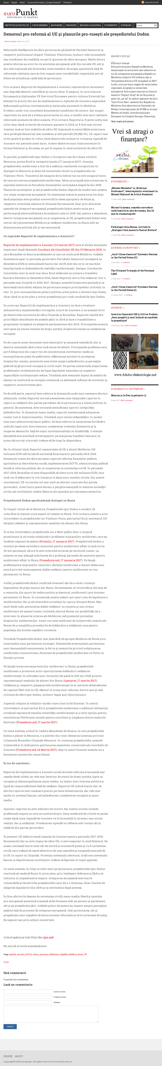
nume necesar (59, 991)
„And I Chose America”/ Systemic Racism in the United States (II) (134, 256)
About (22, 2)
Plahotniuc (54, 954)
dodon (35, 954)
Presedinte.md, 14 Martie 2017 (36, 750)
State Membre (40, 25)
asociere (21, 954)
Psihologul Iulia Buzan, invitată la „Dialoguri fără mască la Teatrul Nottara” (134, 228)
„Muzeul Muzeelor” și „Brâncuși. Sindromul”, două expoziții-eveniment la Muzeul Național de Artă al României (134, 191)
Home (6, 2)
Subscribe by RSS (152, 2)
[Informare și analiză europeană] (21, 13)
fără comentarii (128, 199)
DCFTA (28, 954)
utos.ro (68, 1061)
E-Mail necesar (60, 997)
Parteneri (67, 2)
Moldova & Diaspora (90, 25)
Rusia (80, 954)
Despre (14, 2)
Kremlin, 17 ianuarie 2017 (57, 541)
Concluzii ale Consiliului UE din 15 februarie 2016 (70, 249)
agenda (12, 954)
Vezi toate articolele (122, 121)
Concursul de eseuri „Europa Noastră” (44, 2)
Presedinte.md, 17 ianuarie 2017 (61, 560)
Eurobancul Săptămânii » (128, 388)
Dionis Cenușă (10, 41)
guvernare (44, 954)
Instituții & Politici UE (17, 25)
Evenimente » (120, 181)
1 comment (125, 262)
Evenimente (110, 25)
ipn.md (48, 937)
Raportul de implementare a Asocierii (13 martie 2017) (39, 245)
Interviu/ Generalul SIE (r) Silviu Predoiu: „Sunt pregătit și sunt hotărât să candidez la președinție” (134, 317)
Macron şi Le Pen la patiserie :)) (128, 395)
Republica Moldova (68, 954)
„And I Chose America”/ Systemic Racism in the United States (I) (134, 288)
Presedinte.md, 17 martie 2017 (36, 722)
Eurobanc (126, 25)
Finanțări (71, 25)
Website (57, 1002)
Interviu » (117, 307)
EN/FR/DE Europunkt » (125, 247)
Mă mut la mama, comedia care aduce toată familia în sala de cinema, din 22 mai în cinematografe (132, 210)
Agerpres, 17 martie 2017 (80, 680)
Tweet (6, 962)
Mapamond (56, 25)
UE (85, 954)
